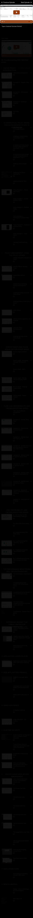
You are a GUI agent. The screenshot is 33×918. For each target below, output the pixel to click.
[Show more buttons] (31, 21)
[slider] (16, 21)
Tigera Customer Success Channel (12, 26)
